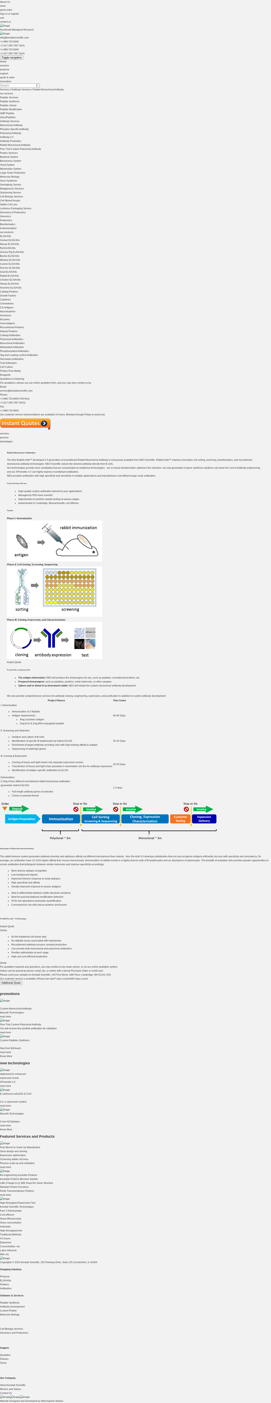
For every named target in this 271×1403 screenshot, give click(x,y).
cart (2, 17)
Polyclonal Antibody (10, 133)
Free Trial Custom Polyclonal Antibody (20, 149)
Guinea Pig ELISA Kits (12, 252)
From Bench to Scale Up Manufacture (20, 1147)
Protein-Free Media (10, 371)
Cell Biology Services (11, 196)
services (4, 65)
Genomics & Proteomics (13, 212)
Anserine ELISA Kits (10, 287)
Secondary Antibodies (12, 359)
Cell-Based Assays (10, 200)
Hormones (5, 315)
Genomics (5, 216)
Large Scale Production (12, 172)
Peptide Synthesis (9, 101)
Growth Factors (8, 295)
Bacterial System (9, 157)
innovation (5, 81)
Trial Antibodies (8, 363)
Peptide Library (8, 105)
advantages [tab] (6, 441)
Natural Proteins (8, 331)
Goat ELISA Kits (8, 271)
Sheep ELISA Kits (9, 283)
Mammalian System (10, 168)
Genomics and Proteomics (14, 1332)
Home (3, 61)
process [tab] (4, 437)
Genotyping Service (10, 184)
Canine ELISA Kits (10, 264)
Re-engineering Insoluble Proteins (18, 1175)
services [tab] (4, 433)
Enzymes (5, 319)
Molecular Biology (9, 176)
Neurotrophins (7, 311)
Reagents (5, 375)
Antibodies (6, 1288)
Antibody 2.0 (6, 137)
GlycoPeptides (8, 117)
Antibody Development (12, 1306)
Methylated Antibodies (12, 347)
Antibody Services (21, 89)
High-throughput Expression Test (17, 1202)
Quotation (5, 1355)
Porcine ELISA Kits (10, 268)
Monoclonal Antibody (11, 125)
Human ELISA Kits (10, 240)
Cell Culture (6, 367)
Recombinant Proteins (12, 327)
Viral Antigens (7, 323)
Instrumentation (8, 228)
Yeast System (7, 164)
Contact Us (6, 1393)
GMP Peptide (7, 113)
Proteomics (6, 220)
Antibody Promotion (10, 141)
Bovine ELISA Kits (9, 256)
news (3, 6)
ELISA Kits (5, 236)
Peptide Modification (11, 109)
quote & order (7, 77)
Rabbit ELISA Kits (9, 275)
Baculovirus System (10, 161)
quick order (6, 10)
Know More (6, 1056)
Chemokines (7, 303)
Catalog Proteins (9, 291)
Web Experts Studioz (52, 1401)
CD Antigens (6, 307)
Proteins (4, 1284)
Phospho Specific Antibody (14, 129)
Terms (3, 1363)
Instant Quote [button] (14, 662)
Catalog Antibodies (10, 335)
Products (5, 1276)
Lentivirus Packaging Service (15, 208)
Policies (4, 1359)
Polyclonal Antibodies (11, 339)
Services (4, 89)
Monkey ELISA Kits (10, 260)
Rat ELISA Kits (7, 248)
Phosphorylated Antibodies (14, 351)
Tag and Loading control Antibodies (19, 355)
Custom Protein (8, 1310)
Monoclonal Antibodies (12, 343)
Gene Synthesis (8, 180)
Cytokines (5, 299)
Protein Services (9, 153)
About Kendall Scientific (13, 1385)
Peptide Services (9, 97)
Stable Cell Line (8, 204)
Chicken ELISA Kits (10, 279)
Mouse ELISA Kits (9, 244)
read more (5, 1016)
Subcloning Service (10, 192)
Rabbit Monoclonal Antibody (48, 89)
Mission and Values (10, 1389)
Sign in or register (9, 13)
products (4, 69)
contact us (5, 21)
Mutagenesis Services (12, 188)
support (4, 73)
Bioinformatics (7, 224)
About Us (5, 2)
